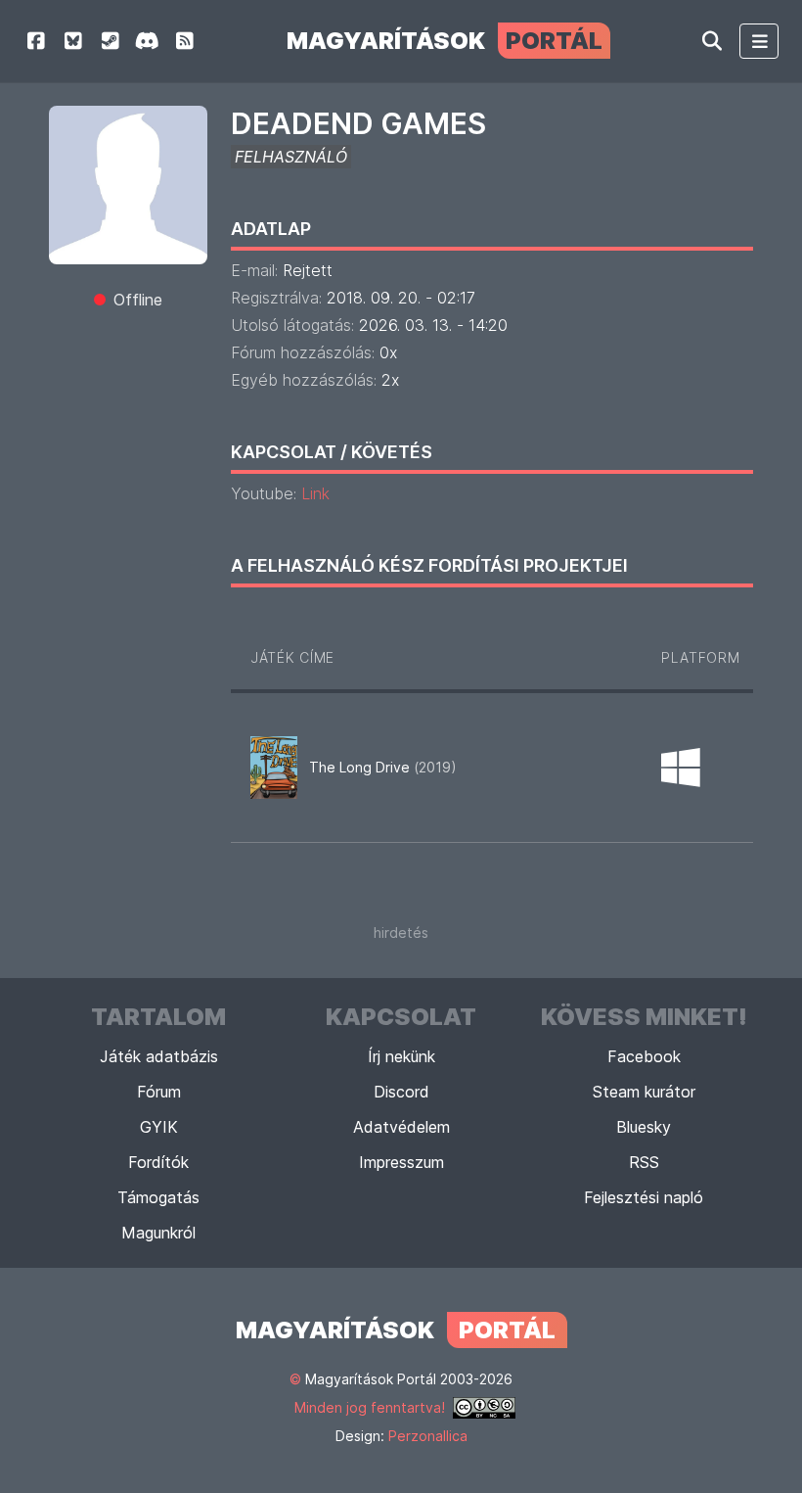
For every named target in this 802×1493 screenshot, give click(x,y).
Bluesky (643, 1127)
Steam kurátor (644, 1091)
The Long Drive (383, 767)
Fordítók (158, 1162)
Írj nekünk (401, 1056)
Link (315, 493)
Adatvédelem (401, 1127)
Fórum (159, 1091)
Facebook (644, 1056)
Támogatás (158, 1197)
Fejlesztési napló (643, 1197)
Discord (401, 1091)
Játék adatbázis (159, 1056)
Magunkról (158, 1232)
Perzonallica (428, 1435)
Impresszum (401, 1162)
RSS (644, 1162)
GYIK (159, 1127)
